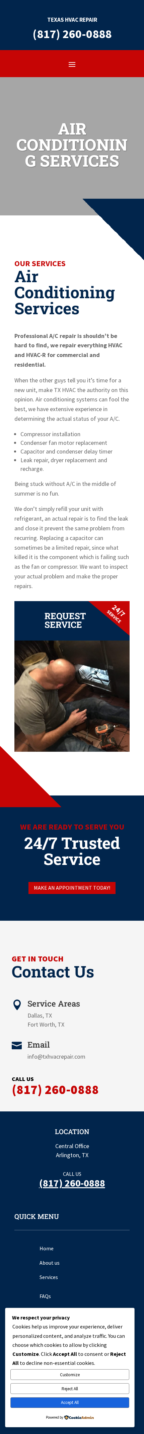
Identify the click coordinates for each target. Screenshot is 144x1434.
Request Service (65, 620)
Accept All (70, 1402)
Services (49, 1277)
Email (38, 1044)
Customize (70, 1375)
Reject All (70, 1389)
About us (50, 1262)
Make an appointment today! (72, 887)
